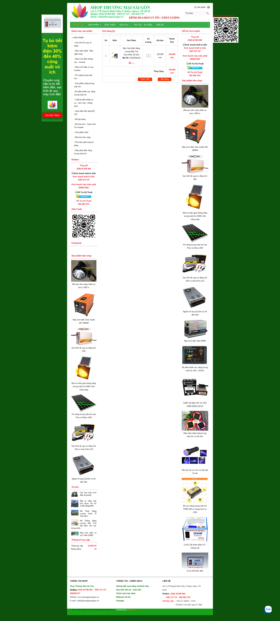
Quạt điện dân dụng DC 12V (84, 112)
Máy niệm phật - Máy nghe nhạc (83, 52)
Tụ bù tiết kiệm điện (195, 571)
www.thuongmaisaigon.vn (88, 597)
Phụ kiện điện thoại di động (83, 144)
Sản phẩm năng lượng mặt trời (84, 85)
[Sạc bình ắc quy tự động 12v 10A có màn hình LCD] (195, 274)
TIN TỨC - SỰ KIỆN (142, 25)
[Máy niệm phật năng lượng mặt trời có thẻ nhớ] (195, 430)
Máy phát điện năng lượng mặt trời (83, 152)
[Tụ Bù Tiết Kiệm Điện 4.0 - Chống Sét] (195, 541)
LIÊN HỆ (160, 25)
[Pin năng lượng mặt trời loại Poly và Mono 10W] (195, 241)
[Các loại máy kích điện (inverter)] (74, 494)
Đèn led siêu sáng (82, 137)
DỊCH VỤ (123, 25)
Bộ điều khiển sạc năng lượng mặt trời (84, 93)
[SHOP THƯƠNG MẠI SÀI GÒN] (140, 12)
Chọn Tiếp (145, 79)
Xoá (132, 63)
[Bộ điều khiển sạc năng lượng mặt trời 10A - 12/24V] (195, 364)
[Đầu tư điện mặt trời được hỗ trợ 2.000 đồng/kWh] (74, 504)
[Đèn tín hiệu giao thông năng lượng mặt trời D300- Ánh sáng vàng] (195, 210)
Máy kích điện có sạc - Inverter (84, 68)
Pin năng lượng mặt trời (83, 77)
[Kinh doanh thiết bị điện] (195, 45)
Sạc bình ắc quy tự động (83, 44)
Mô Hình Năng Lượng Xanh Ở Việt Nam (88, 513)
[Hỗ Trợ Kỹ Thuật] (194, 64)
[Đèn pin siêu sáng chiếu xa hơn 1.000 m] (195, 107)
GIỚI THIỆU (110, 25)
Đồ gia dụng (79, 119)
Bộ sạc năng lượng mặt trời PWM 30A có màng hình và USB (195, 509)
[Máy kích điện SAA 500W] (195, 338)
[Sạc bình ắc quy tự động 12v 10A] (195, 173)
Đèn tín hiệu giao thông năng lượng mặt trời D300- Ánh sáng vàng (195, 216)
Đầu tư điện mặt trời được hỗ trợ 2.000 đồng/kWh (88, 503)
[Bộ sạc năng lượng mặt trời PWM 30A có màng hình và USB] (195, 503)
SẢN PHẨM (78, 38)
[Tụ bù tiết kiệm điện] (195, 568)
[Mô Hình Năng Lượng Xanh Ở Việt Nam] (74, 513)
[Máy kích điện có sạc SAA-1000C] (74, 534)
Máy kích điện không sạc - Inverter (83, 60)
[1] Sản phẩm (200, 7)
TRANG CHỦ (78, 25)
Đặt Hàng (165, 79)
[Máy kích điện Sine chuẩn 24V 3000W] (195, 144)
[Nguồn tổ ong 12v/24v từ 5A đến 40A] (195, 308)
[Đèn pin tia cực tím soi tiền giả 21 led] (195, 467)
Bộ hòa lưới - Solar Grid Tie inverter (85, 125)
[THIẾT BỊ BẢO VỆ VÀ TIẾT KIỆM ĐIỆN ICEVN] (195, 400)
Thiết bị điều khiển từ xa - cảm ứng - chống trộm (83, 103)
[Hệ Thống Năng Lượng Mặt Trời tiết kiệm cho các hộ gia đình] (74, 522)
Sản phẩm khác (81, 132)
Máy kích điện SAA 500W (195, 341)
